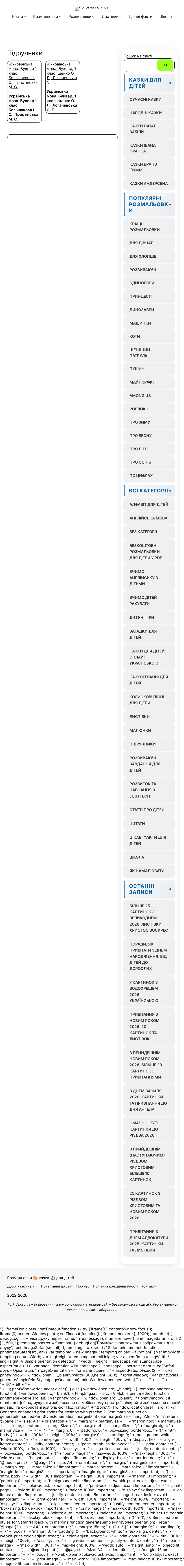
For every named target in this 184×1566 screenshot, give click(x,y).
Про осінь (140, 462)
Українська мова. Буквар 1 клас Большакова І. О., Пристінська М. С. (23, 107)
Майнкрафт (141, 382)
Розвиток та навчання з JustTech (142, 789)
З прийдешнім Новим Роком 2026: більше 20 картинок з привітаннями (145, 1065)
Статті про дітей (146, 809)
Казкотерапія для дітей (148, 680)
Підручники (142, 744)
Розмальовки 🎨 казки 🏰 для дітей (40, 1277)
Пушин (137, 368)
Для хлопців (142, 256)
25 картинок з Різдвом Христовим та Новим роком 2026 (144, 1205)
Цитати (137, 823)
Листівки (139, 716)
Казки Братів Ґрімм (143, 167)
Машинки (140, 323)
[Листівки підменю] (120, 16)
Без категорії (143, 531)
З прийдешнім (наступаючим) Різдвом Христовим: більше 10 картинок (147, 1164)
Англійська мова (148, 518)
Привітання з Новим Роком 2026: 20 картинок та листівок (144, 1026)
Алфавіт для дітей (148, 504)
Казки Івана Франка (142, 148)
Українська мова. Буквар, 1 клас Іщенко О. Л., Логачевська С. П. (62, 100)
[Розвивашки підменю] (93, 16)
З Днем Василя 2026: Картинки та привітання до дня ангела (148, 1100)
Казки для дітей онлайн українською (147, 657)
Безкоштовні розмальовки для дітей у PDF (145, 551)
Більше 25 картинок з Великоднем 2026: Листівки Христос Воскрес (148, 918)
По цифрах (141, 475)
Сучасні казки (145, 99)
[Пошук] (165, 65)
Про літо (138, 449)
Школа (136, 857)
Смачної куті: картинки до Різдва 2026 (144, 1129)
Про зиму (139, 422)
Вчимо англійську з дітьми (143, 577)
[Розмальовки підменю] (60, 16)
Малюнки (140, 730)
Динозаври (141, 309)
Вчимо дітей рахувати (143, 600)
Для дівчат (141, 243)
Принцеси (140, 296)
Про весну (140, 435)
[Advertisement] (92, 36)
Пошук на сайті (138, 56)
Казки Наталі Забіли (143, 129)
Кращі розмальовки (144, 227)
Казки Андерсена (148, 183)
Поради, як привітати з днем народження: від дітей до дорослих (148, 956)
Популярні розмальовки (148, 204)
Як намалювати (146, 870)
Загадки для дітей (143, 634)
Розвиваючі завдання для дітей (144, 764)
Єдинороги (141, 283)
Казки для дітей (145, 83)
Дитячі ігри (141, 617)
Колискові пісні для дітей (146, 699)
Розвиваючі (142, 269)
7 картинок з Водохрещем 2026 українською (143, 991)
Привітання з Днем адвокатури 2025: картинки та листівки (148, 1240)
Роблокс (138, 409)
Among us (140, 395)
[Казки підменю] (25, 16)
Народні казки (145, 112)
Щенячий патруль (139, 352)
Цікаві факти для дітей (147, 840)
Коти (134, 336)
